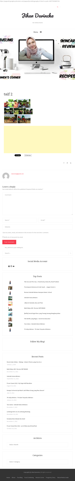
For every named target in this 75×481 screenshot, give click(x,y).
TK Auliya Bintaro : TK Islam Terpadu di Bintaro (37, 329)
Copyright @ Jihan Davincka (32, 472)
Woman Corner (40, 477)
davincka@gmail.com (17, 174)
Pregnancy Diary (50, 477)
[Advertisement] (37, 139)
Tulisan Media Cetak (63, 477)
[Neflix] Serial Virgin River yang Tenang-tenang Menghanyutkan (42, 313)
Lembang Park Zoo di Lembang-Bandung (18, 412)
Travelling (20, 477)
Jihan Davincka (37, 15)
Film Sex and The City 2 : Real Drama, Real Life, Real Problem (41, 282)
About (13, 477)
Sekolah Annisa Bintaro (31, 297)
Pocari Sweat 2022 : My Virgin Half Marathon (19, 383)
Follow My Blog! (37, 341)
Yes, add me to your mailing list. (14, 247)
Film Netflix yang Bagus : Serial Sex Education (37, 319)
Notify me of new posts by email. (13, 237)
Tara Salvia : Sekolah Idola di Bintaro (34, 324)
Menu (35, 32)
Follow (29, 155)
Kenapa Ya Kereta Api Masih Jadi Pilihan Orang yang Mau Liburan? (25, 390)
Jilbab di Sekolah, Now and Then (33, 303)
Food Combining (29, 477)
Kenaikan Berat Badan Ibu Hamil (16, 419)
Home (8, 477)
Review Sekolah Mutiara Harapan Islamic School (38, 292)
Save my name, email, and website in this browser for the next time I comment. (26, 232)
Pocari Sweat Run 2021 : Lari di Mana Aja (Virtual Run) (22, 426)
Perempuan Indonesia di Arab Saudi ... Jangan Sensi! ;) (39, 287)
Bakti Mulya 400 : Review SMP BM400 (34, 308)
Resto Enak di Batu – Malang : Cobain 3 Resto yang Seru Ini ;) (24, 362)
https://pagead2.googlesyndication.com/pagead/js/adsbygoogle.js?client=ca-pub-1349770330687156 (29, 1)
